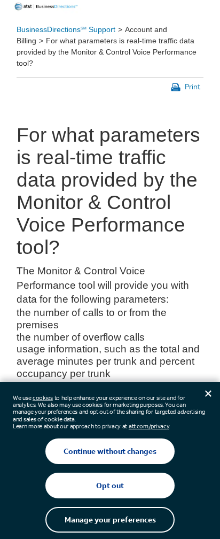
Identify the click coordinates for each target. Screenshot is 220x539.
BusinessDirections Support (66, 29)
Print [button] (193, 86)
